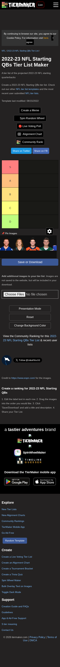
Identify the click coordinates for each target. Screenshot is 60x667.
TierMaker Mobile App (13, 527)
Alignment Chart (32, 134)
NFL (4, 51)
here (46, 38)
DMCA (33, 640)
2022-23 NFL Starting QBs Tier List (22, 51)
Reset (30, 317)
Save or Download (30, 262)
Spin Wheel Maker (11, 580)
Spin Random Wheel (32, 118)
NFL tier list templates (27, 89)
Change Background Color (30, 325)
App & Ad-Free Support (14, 618)
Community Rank (32, 142)
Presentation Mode (30, 308)
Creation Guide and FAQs (15, 606)
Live (40, 4)
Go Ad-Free (8, 532)
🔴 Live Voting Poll (29, 126)
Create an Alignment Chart (16, 562)
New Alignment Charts (13, 515)
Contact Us (7, 630)
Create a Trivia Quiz (12, 574)
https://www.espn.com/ (23, 378)
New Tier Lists (9, 509)
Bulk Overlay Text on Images (17, 586)
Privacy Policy (37, 637)
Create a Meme (30, 110)
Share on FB (41, 150)
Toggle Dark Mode (11, 592)
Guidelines (7, 612)
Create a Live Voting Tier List (17, 556)
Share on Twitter (21, 150)
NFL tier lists (31, 93)
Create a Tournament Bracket (17, 568)
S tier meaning (9, 624)
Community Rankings (13, 521)
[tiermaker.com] (18, 5)
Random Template (14, 540)
